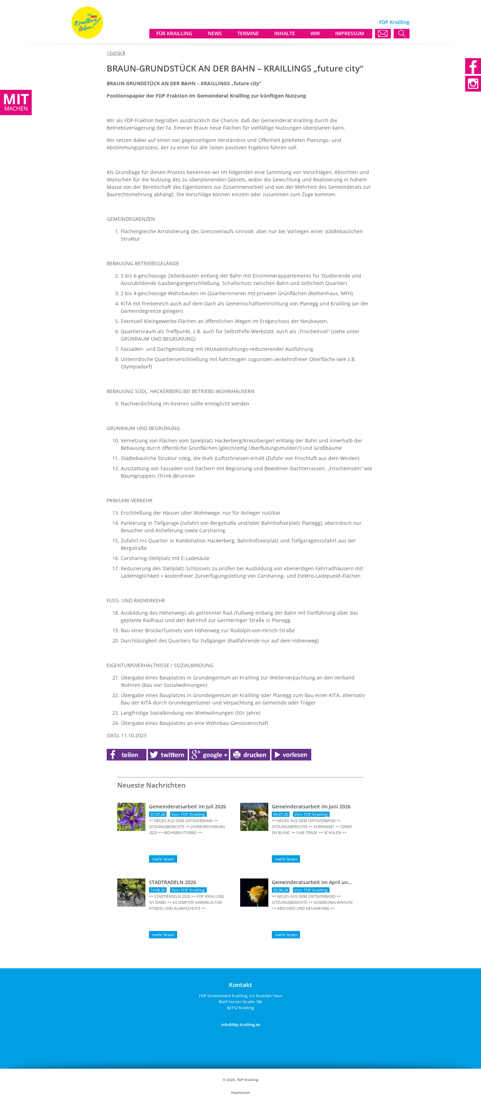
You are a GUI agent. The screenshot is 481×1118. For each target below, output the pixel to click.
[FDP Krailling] (87, 36)
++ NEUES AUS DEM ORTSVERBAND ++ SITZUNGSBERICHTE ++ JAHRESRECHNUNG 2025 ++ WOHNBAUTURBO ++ (187, 826)
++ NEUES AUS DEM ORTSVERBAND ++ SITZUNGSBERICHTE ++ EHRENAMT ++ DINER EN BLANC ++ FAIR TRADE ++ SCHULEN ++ (312, 826)
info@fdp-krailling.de (240, 1024)
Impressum (240, 1092)
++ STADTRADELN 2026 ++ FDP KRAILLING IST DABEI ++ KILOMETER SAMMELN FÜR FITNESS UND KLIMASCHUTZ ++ (186, 902)
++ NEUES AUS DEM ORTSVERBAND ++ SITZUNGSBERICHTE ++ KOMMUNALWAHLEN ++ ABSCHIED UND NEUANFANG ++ (312, 902)
